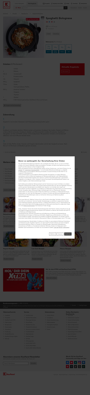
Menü (19, 7)
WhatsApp (83, 366)
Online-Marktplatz (19, 3)
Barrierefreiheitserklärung (81, 374)
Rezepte (15, 13)
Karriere (80, 7)
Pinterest (67, 366)
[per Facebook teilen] (49, 22)
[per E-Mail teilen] (47, 22)
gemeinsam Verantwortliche (32, 170)
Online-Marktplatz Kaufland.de (72, 312)
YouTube (71, 362)
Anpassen (60, 234)
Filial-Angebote (32, 3)
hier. (50, 205)
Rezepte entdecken (9, 226)
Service (26, 312)
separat (20, 170)
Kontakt (85, 7)
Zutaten (49, 33)
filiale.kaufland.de (9, 312)
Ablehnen (52, 234)
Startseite (5, 13)
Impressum (56, 374)
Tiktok (75, 366)
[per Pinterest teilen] (52, 22)
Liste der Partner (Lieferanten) (61, 227)
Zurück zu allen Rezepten (10, 190)
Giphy (79, 366)
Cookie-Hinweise (72, 374)
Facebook (67, 362)
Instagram (79, 362)
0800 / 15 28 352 (24, 303)
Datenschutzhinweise (63, 374)
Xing (75, 362)
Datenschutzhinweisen (29, 205)
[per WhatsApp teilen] (54, 22)
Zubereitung (56, 33)
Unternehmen (74, 7)
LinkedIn (83, 362)
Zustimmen (68, 234)
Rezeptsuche (24, 13)
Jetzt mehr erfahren (52, 278)
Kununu (71, 366)
